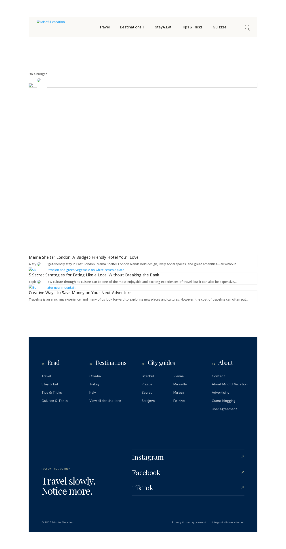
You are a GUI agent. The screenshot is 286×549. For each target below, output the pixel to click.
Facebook (188, 472)
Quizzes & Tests (55, 401)
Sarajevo (148, 401)
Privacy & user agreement (189, 522)
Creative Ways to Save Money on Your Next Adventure (80, 292)
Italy (92, 392)
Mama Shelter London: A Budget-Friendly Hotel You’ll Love (84, 257)
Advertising (220, 392)
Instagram (188, 456)
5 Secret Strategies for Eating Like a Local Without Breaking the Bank (94, 275)
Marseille (180, 384)
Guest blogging (224, 401)
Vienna (178, 376)
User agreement (224, 409)
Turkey (94, 384)
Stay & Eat (50, 384)
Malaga (178, 392)
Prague (147, 384)
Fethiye (179, 401)
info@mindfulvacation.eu (228, 522)
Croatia (95, 376)
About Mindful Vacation (230, 384)
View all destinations (105, 401)
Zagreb (147, 392)
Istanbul (148, 376)
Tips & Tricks (52, 392)
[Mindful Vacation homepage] (51, 27)
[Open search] (247, 27)
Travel (46, 376)
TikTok (188, 487)
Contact (218, 376)
